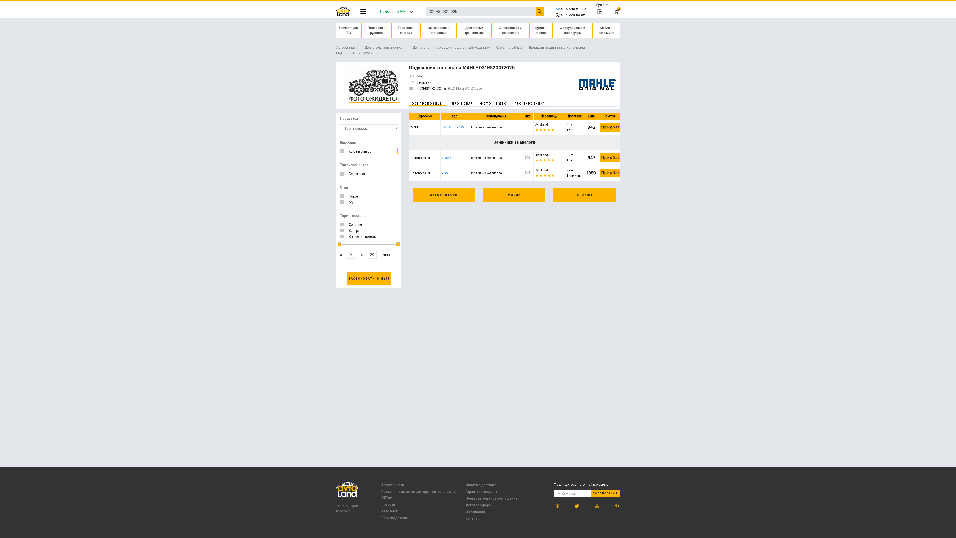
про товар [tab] (462, 104)
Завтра (354, 230)
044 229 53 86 (573, 15)
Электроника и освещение (510, 30)
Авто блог (389, 511)
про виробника (529, 104)
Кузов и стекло (540, 30)
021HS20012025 (453, 127)
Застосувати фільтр (369, 279)
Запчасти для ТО (348, 30)
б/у (351, 202)
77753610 (448, 158)
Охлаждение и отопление (438, 30)
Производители (394, 518)
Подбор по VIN (393, 11)
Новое (354, 196)
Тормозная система (406, 30)
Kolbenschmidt (360, 151)
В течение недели (363, 236)
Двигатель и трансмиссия (474, 30)
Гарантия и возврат (481, 491)
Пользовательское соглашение (491, 498)
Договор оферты (479, 505)
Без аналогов (359, 173)
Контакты (473, 518)
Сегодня (355, 224)
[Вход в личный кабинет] (599, 11)
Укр (609, 5)
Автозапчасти (392, 485)
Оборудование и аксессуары (572, 30)
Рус (599, 5)
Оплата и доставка (481, 485)
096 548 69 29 (573, 9)
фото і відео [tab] (493, 104)
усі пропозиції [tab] (427, 104)
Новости (388, 504)
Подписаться (605, 493)
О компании (475, 512)
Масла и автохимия (606, 30)
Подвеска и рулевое (376, 30)
